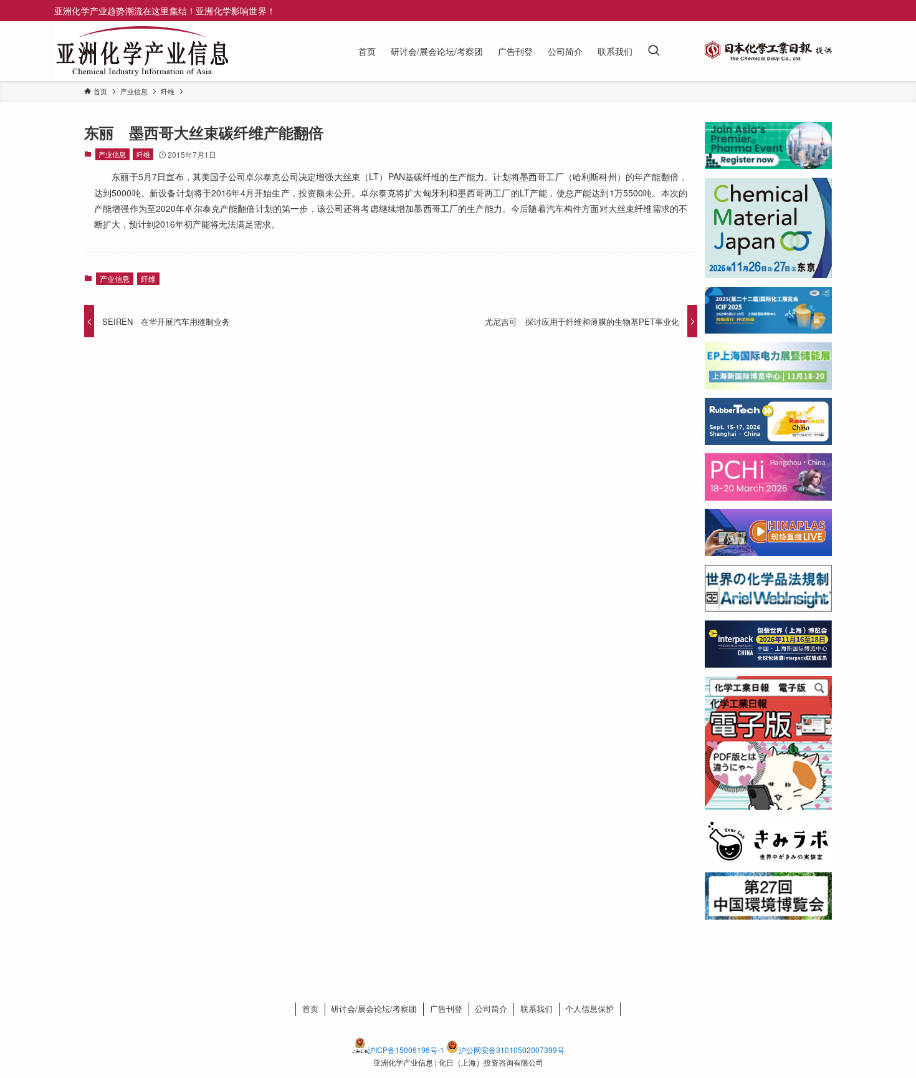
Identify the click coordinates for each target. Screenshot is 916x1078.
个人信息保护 (589, 1008)
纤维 (143, 154)
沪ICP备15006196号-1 (406, 1049)
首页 (310, 1008)
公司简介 (491, 1008)
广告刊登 (446, 1008)
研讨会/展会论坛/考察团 (374, 1008)
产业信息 (112, 154)
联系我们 (536, 1008)
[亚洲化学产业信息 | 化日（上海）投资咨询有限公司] (142, 51)
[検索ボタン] (653, 51)
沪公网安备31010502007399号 (512, 1049)
